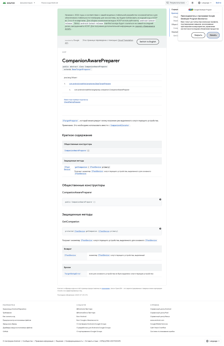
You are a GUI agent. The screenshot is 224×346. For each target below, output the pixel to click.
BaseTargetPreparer (81, 69)
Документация (26, 3)
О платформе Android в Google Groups (91, 324)
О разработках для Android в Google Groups (93, 328)
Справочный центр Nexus (160, 316)
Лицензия (59, 341)
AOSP (64, 52)
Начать (213, 35)
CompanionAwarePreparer (75, 150)
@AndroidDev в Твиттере (86, 313)
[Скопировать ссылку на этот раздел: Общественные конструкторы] (108, 185)
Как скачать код (9, 316)
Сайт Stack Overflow (158, 328)
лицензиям (106, 288)
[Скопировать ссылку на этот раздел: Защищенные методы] (95, 214)
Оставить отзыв (91, 341)
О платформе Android (11, 341)
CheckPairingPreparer (72, 102)
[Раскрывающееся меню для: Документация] (35, 3)
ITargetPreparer (70, 121)
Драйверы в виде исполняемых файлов (17, 328)
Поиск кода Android (49, 3)
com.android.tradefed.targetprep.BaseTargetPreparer (90, 84)
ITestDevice (67, 168)
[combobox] (177, 3)
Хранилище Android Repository (14, 309)
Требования (7, 313)
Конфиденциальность (74, 341)
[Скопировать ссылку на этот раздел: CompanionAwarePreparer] (94, 192)
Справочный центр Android (160, 309)
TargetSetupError (72, 274)
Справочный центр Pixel (159, 313)
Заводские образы (10, 324)
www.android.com (157, 320)
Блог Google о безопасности (87, 320)
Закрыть (198, 35)
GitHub (5, 331)
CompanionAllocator (120, 125)
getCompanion (81, 167)
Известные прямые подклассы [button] (76, 101)
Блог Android (81, 316)
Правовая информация (44, 341)
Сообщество (28, 341)
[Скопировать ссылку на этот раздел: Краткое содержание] (95, 135)
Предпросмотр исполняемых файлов (17, 320)
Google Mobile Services (159, 324)
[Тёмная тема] (160, 199)
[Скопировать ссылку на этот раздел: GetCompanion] (82, 221)
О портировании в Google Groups (89, 331)
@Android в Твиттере (84, 309)
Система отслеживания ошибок (162, 331)
